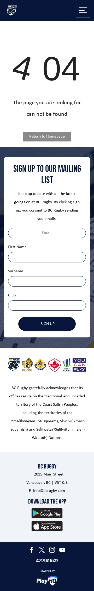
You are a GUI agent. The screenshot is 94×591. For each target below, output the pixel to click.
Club (12, 295)
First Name (17, 247)
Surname (15, 271)
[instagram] (52, 551)
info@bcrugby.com (49, 491)
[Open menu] (83, 10)
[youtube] (62, 551)
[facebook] (31, 551)
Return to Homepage (47, 136)
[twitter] (42, 551)
